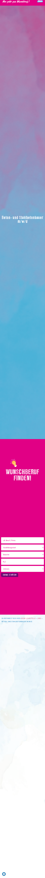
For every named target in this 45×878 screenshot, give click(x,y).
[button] (4, 874)
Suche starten (9, 575)
